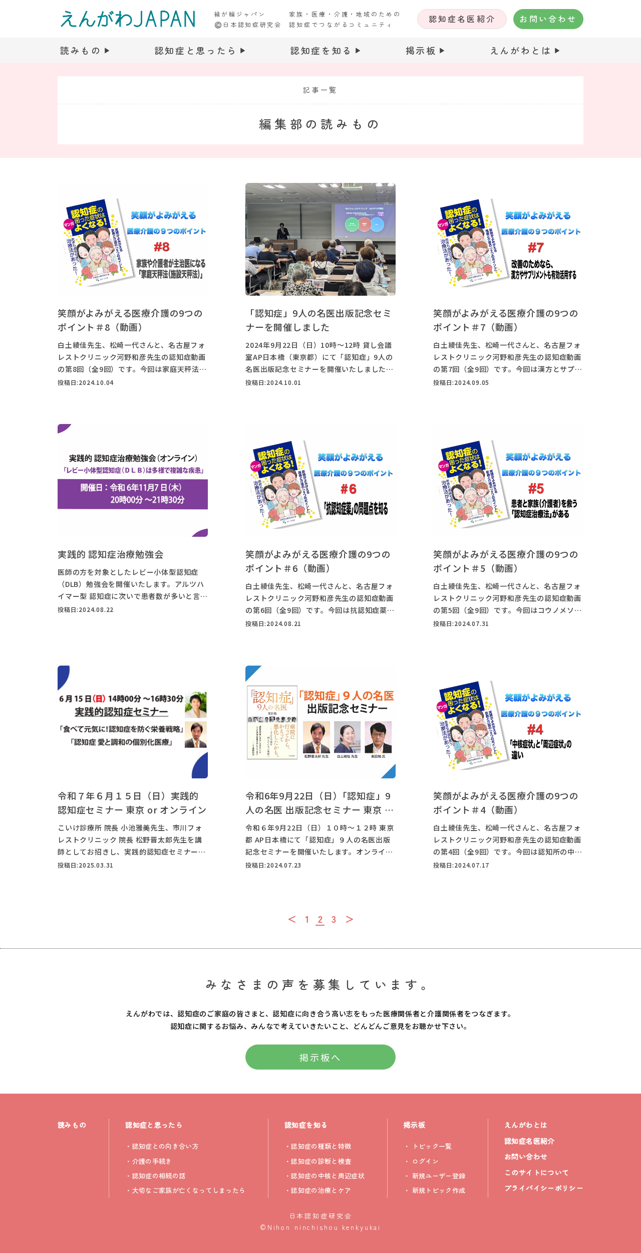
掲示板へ (320, 1057)
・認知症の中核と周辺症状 (324, 1175)
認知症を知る (321, 50)
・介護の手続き (148, 1161)
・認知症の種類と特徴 (317, 1146)
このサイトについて (536, 1172)
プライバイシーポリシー (543, 1188)
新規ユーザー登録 (439, 1175)
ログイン (425, 1161)
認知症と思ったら (196, 50)
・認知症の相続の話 (155, 1175)
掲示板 (421, 50)
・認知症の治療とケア (317, 1190)
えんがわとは (521, 50)
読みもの (81, 50)
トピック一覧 (432, 1146)
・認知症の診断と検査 (317, 1161)
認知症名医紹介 (462, 19)
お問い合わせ (548, 19)
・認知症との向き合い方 (162, 1146)
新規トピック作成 (439, 1190)
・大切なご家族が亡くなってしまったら (185, 1190)
